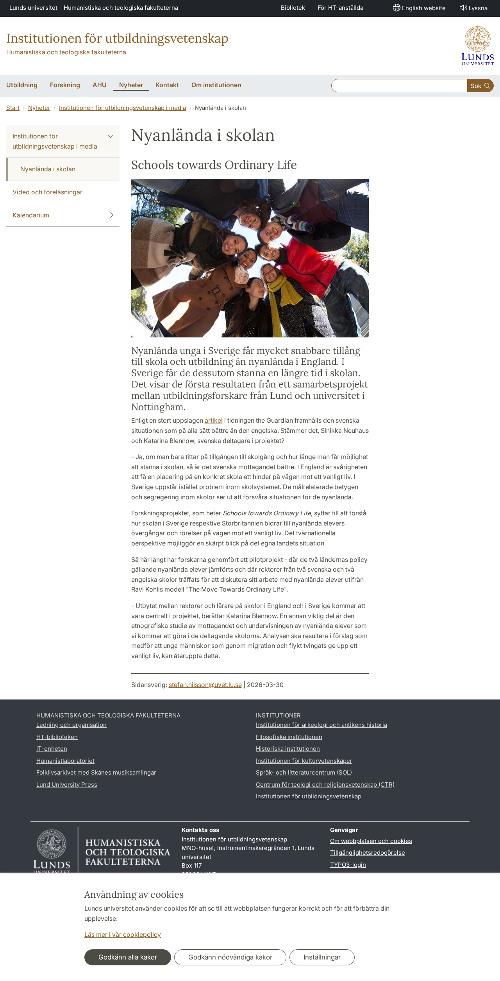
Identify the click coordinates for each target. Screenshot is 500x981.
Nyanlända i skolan (47, 169)
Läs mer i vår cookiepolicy (122, 934)
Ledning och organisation (71, 724)
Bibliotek (293, 7)
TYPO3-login (348, 864)
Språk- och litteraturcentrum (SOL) (304, 772)
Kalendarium (30, 215)
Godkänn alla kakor (127, 957)
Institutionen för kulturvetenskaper (304, 760)
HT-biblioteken (57, 737)
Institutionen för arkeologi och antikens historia (321, 724)
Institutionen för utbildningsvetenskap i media (122, 107)
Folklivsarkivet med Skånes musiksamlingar (96, 772)
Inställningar (322, 957)
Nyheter (39, 107)
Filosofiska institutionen (289, 737)
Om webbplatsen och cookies (371, 841)
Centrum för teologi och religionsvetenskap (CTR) (325, 784)
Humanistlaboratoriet (65, 760)
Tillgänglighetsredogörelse (367, 852)
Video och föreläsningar (47, 192)
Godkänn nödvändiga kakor (230, 957)
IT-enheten (51, 748)
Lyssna (478, 8)
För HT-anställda (340, 7)
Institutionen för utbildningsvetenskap (117, 38)
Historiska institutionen (288, 748)
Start (13, 107)
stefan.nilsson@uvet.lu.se (205, 685)
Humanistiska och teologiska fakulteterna (121, 7)
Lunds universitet (33, 7)
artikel (214, 420)
